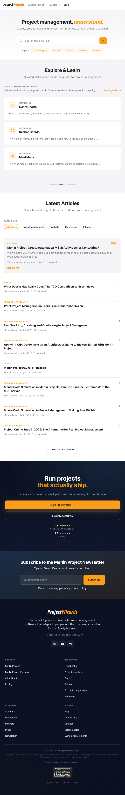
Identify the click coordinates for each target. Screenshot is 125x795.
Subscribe (94, 579)
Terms (76, 782)
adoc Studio (11, 678)
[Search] (103, 40)
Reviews (97, 50)
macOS (70, 50)
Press (8, 729)
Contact (68, 723)
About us (10, 711)
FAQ (66, 711)
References (11, 717)
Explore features (62, 516)
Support (54, 4)
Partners (9, 723)
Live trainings (71, 717)
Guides (68, 684)
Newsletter (11, 735)
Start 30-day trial (60, 504)
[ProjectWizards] (62, 612)
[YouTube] (62, 644)
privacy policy (77, 588)
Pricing (9, 684)
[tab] (53, 184)
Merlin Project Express (17, 672)
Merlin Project (36, 4)
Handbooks (70, 666)
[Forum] (70, 644)
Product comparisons (75, 690)
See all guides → (112, 90)
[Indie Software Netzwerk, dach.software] (62, 772)
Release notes (71, 729)
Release (57, 50)
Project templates (73, 672)
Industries (69, 696)
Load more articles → (62, 449)
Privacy (66, 782)
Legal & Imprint (52, 782)
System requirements (75, 735)
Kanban (83, 50)
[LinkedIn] (54, 644)
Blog (66, 4)
